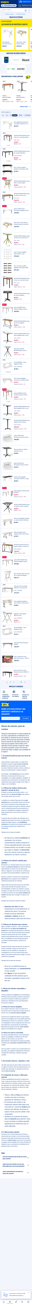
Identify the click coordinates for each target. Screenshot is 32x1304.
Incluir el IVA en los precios (16, 1295)
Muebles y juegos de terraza (10, 14)
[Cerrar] (28, 1292)
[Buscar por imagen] (26, 10)
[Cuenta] (28, 1302)
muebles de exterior (9, 826)
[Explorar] (10, 1302)
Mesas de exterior (21, 14)
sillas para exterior (11, 1081)
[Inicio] (4, 1302)
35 (21, 682)
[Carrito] (22, 1302)
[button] (25, 1)
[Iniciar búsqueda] (29, 10)
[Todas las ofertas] (16, 1302)
